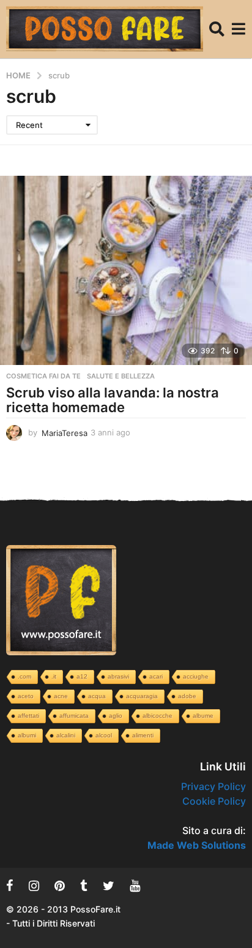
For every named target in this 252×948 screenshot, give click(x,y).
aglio (115, 715)
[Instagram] (34, 885)
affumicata (74, 715)
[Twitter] (108, 885)
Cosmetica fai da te (43, 376)
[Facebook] (9, 885)
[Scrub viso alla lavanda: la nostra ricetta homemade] (126, 270)
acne (61, 696)
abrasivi (118, 676)
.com (24, 676)
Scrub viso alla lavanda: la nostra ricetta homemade (112, 400)
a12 (81, 676)
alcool (103, 735)
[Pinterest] (59, 885)
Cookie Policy (214, 801)
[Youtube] (135, 885)
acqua (97, 696)
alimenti (143, 735)
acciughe (196, 676)
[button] (216, 29)
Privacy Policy (213, 786)
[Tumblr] (83, 885)
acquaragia (142, 696)
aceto (26, 696)
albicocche (157, 715)
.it (53, 676)
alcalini (65, 735)
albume (203, 715)
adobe (187, 696)
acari (156, 676)
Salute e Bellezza (121, 376)
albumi (27, 735)
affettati (28, 715)
